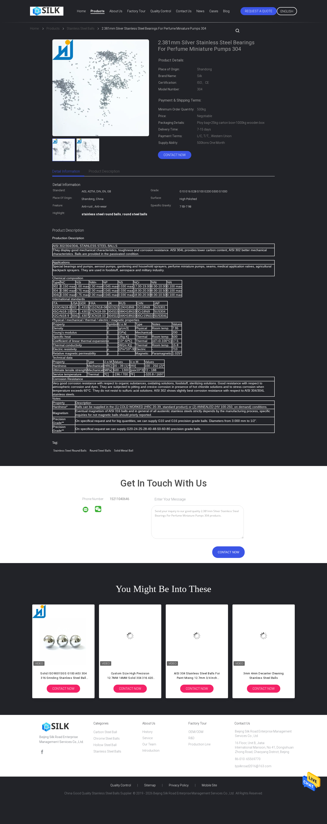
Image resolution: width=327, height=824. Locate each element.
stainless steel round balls (70, 450)
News (200, 11)
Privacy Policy (179, 785)
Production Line (199, 744)
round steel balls (100, 450)
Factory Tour (136, 11)
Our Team (149, 744)
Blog (226, 11)
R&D (191, 738)
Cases (213, 11)
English (287, 11)
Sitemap (150, 785)
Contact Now (175, 155)
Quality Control (160, 11)
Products (98, 11)
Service (147, 738)
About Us (115, 11)
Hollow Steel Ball (105, 745)
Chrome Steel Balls (106, 738)
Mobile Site (209, 785)
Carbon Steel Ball (105, 732)
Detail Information (66, 171)
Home (81, 11)
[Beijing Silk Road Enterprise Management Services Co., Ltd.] (88, 510)
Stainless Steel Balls (107, 751)
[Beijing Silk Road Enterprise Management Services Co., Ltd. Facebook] (42, 752)
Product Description (104, 171)
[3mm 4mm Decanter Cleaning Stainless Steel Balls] (263, 635)
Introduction (150, 750)
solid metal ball (123, 450)
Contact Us (184, 11)
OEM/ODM (195, 732)
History (147, 732)
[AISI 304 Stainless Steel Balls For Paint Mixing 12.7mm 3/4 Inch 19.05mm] (197, 635)
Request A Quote (258, 11)
